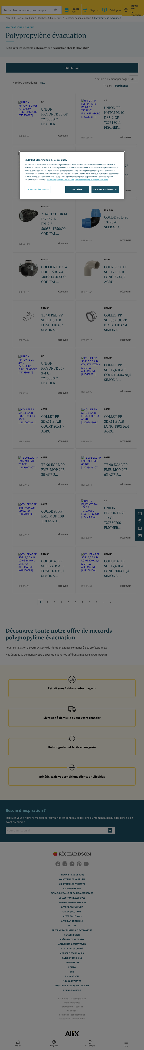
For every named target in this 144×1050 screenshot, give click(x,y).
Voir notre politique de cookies (60, 180)
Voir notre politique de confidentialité (91, 180)
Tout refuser (77, 189)
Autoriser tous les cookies (105, 189)
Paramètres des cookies (38, 189)
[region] (72, 175)
